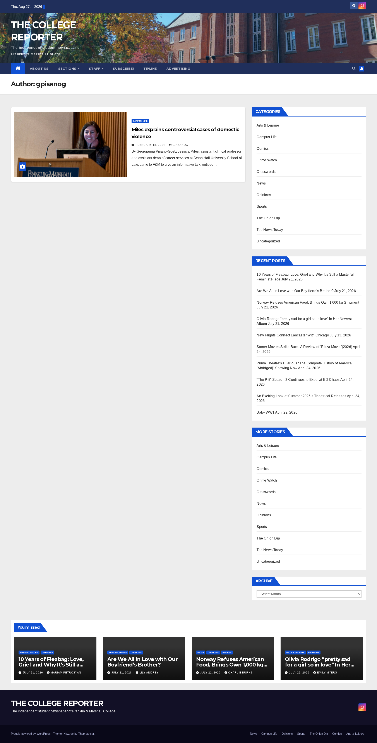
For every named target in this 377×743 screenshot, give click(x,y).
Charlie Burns (240, 672)
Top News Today (270, 229)
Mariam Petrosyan (66, 672)
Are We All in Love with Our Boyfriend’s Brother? (295, 291)
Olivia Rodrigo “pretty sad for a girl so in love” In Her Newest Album (317, 664)
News (261, 183)
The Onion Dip (268, 218)
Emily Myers (327, 672)
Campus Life (140, 121)
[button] (354, 68)
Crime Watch (267, 160)
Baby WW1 (265, 412)
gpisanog (180, 144)
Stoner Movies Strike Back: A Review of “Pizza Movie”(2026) (304, 347)
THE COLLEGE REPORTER (57, 703)
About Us (39, 69)
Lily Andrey (149, 672)
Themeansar (86, 733)
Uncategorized (268, 241)
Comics (263, 148)
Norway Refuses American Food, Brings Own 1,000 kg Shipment (308, 302)
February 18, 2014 (151, 144)
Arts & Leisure (268, 125)
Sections (67, 69)
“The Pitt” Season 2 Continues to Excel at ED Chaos (298, 379)
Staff (95, 69)
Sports (262, 206)
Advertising (178, 69)
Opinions (264, 195)
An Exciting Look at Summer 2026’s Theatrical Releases (301, 396)
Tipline (150, 69)
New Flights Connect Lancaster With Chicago (293, 335)
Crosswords (266, 172)
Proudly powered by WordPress (31, 733)
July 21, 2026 (33, 672)
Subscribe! (123, 69)
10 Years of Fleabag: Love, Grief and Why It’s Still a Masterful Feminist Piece (51, 664)
